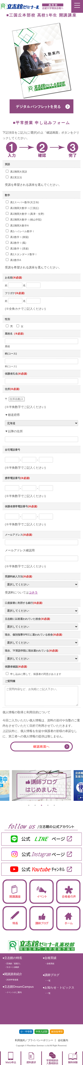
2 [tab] (35, 805)
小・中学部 (26, 1031)
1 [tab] (29, 805)
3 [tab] (41, 805)
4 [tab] (48, 805)
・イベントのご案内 (12, 992)
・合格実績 (48, 964)
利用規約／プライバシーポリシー (34, 1040)
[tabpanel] (41, 785)
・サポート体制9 (11, 967)
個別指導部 (57, 1031)
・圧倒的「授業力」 (12, 964)
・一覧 (46, 981)
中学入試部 (41, 1031)
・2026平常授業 (10, 980)
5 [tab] (54, 805)
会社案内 (63, 1040)
